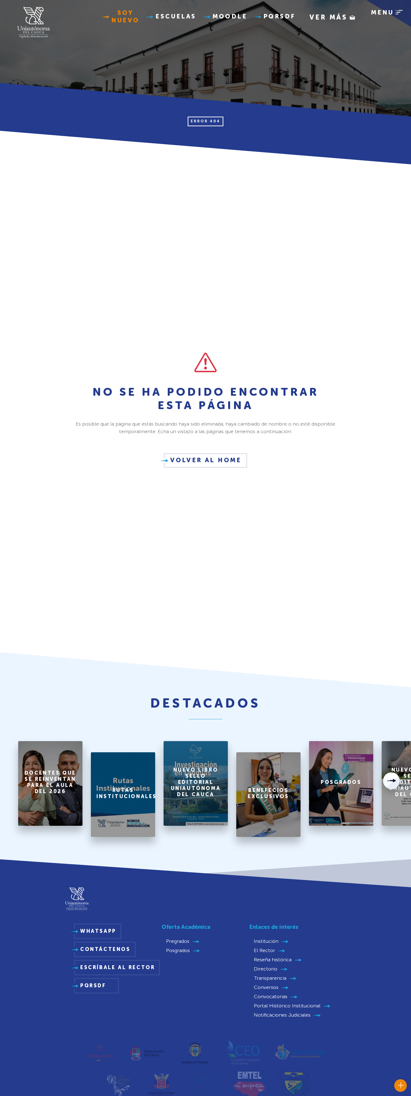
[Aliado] (100, 1052)
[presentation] (391, 780)
